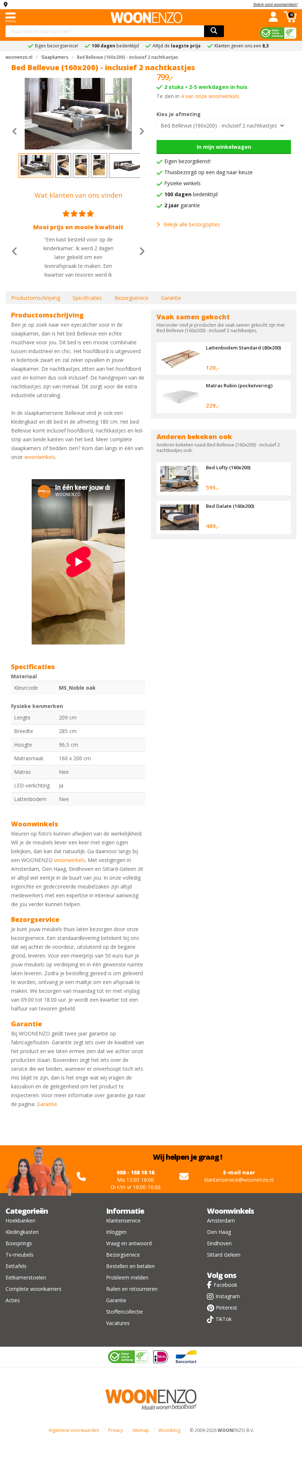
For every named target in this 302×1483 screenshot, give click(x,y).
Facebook (225, 1284)
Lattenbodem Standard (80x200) (243, 347)
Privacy (115, 1430)
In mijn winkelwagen (224, 146)
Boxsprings (19, 1243)
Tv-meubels (20, 1254)
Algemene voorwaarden (74, 1430)
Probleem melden (127, 1277)
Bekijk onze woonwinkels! (275, 4)
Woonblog (169, 1430)
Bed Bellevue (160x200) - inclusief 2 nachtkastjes (219, 125)
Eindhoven (219, 1243)
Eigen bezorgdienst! (187, 161)
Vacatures (118, 1322)
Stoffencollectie (124, 1311)
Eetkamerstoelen (26, 1277)
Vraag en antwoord (129, 1243)
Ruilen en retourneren (132, 1288)
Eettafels (16, 1266)
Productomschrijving (35, 297)
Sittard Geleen (223, 1254)
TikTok (223, 1318)
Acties (13, 1300)
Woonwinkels (230, 1211)
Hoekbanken (20, 1220)
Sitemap (140, 1430)
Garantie (171, 297)
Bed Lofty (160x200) (228, 467)
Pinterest (226, 1307)
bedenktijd (191, 194)
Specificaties (87, 297)
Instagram (227, 1296)
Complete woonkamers (34, 1288)
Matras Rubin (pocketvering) (239, 385)
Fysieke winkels (182, 183)
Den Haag (219, 1231)
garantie (182, 205)
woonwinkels (39, 456)
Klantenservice (123, 1220)
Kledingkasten (22, 1231)
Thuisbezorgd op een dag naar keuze (208, 172)
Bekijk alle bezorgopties (192, 224)
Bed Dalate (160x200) (230, 506)
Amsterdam (221, 1220)
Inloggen (116, 1231)
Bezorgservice (131, 297)
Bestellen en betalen (130, 1266)
